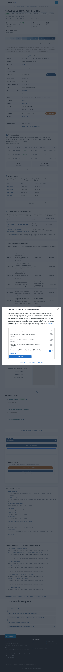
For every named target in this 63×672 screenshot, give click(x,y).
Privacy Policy (40, 362)
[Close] (58, 309)
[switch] (51, 334)
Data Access (31, 362)
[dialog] (31, 336)
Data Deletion (23, 362)
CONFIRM (20, 356)
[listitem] (31, 331)
